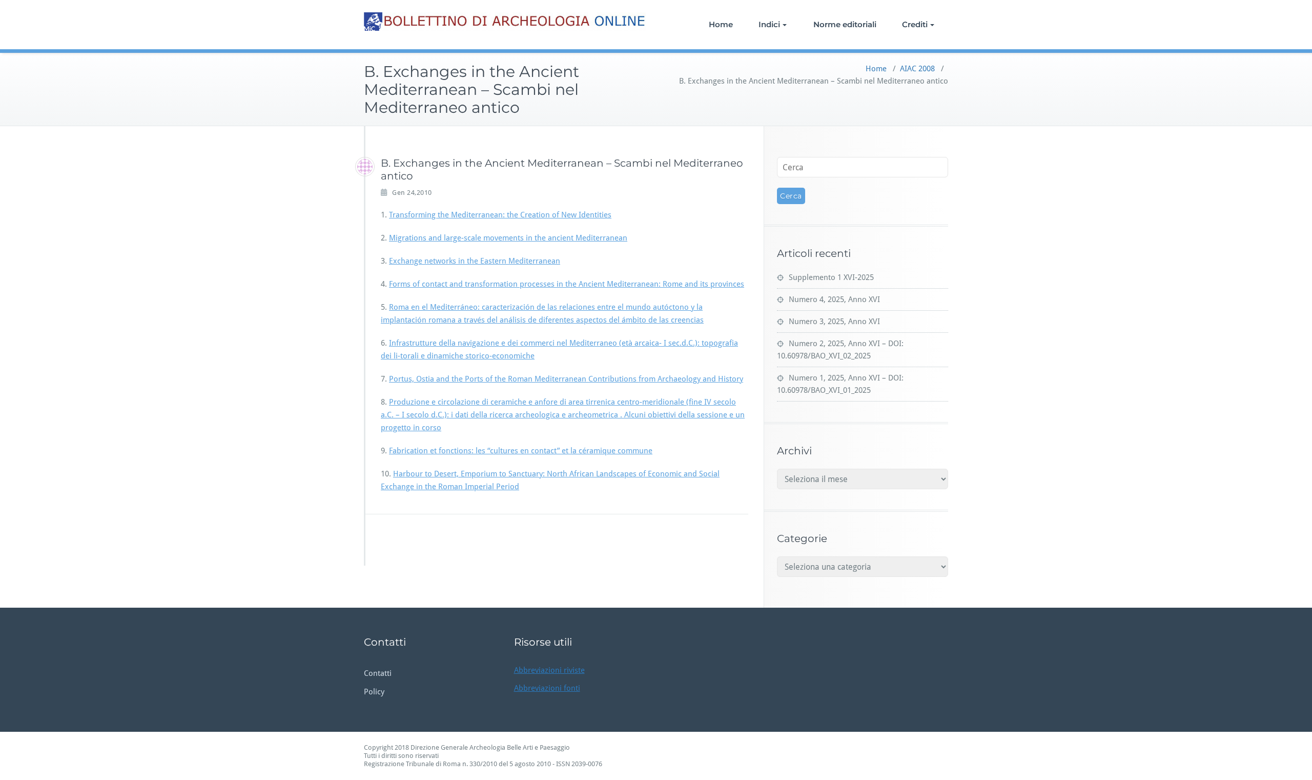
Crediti (915, 24)
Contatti (378, 673)
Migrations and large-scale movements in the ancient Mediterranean (508, 238)
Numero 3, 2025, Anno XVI (834, 321)
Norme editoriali (844, 24)
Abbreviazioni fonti (547, 688)
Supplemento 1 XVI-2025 (831, 277)
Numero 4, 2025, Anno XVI (834, 299)
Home (721, 24)
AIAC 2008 (917, 68)
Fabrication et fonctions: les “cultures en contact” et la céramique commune (520, 450)
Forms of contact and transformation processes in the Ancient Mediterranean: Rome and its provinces (566, 284)
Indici (769, 24)
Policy (374, 691)
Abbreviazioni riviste (549, 670)
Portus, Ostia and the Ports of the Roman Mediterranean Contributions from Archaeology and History (566, 379)
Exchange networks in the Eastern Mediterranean (474, 261)
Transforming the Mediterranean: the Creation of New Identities (500, 214)
